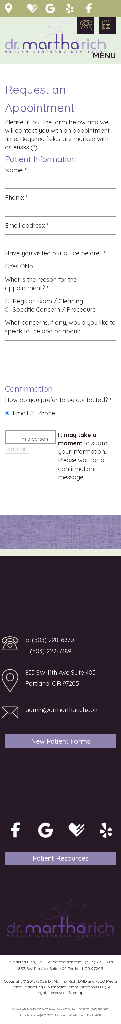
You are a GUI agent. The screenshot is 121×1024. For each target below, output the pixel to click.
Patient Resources (60, 858)
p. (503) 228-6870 (49, 640)
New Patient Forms (60, 741)
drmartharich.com (65, 961)
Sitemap (75, 992)
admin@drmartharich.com (62, 710)
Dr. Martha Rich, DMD (67, 981)
